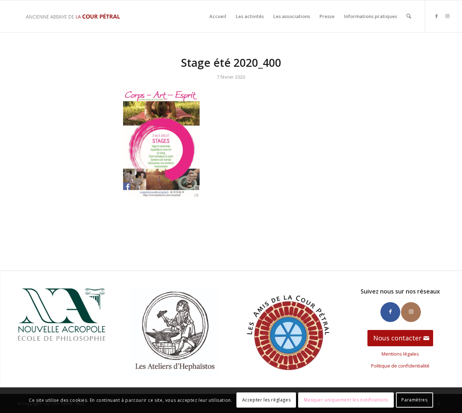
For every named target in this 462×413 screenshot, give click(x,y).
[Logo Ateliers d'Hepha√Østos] (174, 332)
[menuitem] (218, 16)
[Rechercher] (409, 16)
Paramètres (414, 400)
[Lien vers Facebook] (436, 15)
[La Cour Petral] (72, 16)
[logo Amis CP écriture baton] (287, 332)
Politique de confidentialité (400, 365)
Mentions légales (400, 354)
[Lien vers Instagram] (447, 15)
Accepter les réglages (266, 400)
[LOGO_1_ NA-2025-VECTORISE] (61, 314)
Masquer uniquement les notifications (346, 400)
